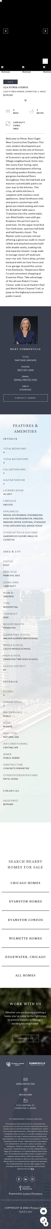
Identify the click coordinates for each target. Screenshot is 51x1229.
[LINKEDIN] (25, 1179)
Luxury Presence (32, 1193)
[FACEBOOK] (18, 1179)
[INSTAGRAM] (32, 1179)
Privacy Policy (38, 1207)
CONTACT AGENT (25, 398)
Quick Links (25, 1211)
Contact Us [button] (25, 1038)
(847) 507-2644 (26, 370)
